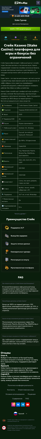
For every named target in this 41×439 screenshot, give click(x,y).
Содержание (17, 399)
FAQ (27, 399)
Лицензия (32, 394)
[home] (20, 3)
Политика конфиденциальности (20, 385)
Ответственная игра (26, 390)
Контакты (11, 390)
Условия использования (15, 394)
